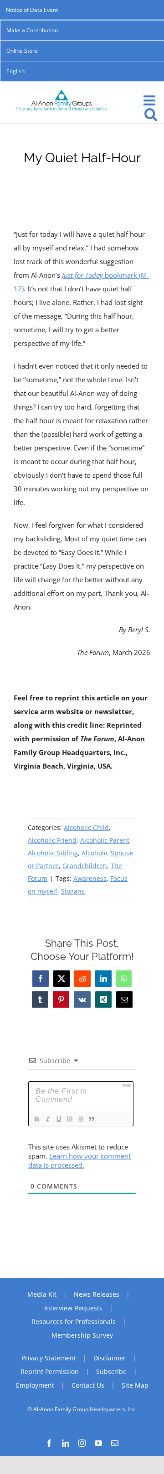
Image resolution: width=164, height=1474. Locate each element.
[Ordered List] (69, 1119)
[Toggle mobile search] (150, 114)
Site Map (135, 1385)
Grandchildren (84, 865)
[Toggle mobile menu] (150, 100)
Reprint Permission (49, 1371)
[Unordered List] (80, 1119)
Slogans (73, 891)
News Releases (96, 1294)
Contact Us (88, 1385)
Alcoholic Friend (52, 840)
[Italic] (47, 1119)
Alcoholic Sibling (53, 853)
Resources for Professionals (73, 1321)
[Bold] (36, 1119)
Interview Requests (73, 1308)
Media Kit (41, 1294)
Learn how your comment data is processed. (79, 1160)
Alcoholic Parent (104, 840)
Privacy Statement (48, 1358)
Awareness (90, 878)
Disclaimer (109, 1358)
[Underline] (58, 1119)
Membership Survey (82, 1335)
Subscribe (111, 1371)
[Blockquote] (91, 1119)
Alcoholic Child (86, 827)
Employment (35, 1385)
